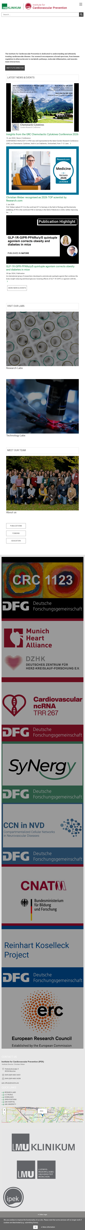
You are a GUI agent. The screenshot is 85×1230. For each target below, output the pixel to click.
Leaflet (63, 1122)
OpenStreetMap (71, 1122)
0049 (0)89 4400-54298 (13, 1078)
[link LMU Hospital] (42, 1142)
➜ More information (48, 1227)
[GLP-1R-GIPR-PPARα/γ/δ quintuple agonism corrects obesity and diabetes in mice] (42, 239)
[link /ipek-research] (42, 1197)
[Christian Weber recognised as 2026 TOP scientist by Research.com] (42, 170)
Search (81, 14)
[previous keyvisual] (2, 34)
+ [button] (4, 1110)
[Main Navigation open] (80, 4)
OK (35, 1227)
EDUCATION (16, 541)
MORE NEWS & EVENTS (17, 288)
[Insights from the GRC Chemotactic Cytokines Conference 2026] (42, 107)
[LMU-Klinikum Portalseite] (9, 6)
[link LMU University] (42, 1170)
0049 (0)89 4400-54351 (13, 1075)
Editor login (43, 1214)
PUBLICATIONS (16, 526)
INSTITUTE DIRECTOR (15, 68)
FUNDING (16, 533)
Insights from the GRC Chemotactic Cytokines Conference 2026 (42, 134)
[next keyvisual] (82, 34)
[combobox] (42, 14)
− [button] (4, 1113)
